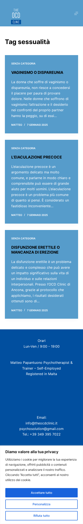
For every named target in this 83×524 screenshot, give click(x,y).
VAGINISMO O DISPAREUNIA (37, 72)
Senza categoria (23, 63)
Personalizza (41, 504)
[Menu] (76, 13)
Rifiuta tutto (41, 515)
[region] (41, 484)
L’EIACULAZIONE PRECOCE (36, 157)
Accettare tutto (41, 492)
